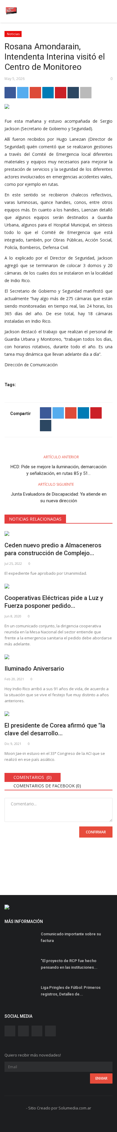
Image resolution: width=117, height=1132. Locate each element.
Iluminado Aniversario (34, 668)
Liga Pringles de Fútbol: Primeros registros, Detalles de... (70, 990)
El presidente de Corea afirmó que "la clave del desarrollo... (54, 729)
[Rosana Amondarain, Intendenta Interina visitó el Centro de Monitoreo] (58, 107)
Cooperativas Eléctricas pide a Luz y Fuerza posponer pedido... (53, 601)
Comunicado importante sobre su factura (71, 937)
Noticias (13, 34)
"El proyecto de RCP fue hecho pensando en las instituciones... (69, 964)
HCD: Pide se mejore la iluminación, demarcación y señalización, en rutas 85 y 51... (58, 470)
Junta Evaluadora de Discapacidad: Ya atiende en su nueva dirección (58, 497)
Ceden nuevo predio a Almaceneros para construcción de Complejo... (52, 549)
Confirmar (96, 832)
